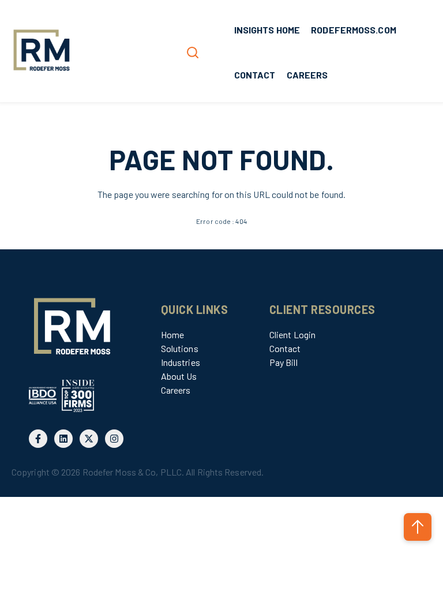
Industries (180, 362)
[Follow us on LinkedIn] (63, 438)
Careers (176, 389)
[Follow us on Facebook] (38, 438)
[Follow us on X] (89, 438)
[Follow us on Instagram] (114, 438)
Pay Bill (283, 362)
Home (172, 334)
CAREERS (307, 74)
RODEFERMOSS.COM (353, 29)
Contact (285, 348)
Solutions (179, 348)
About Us (179, 376)
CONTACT (255, 74)
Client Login (292, 334)
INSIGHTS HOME (267, 29)
